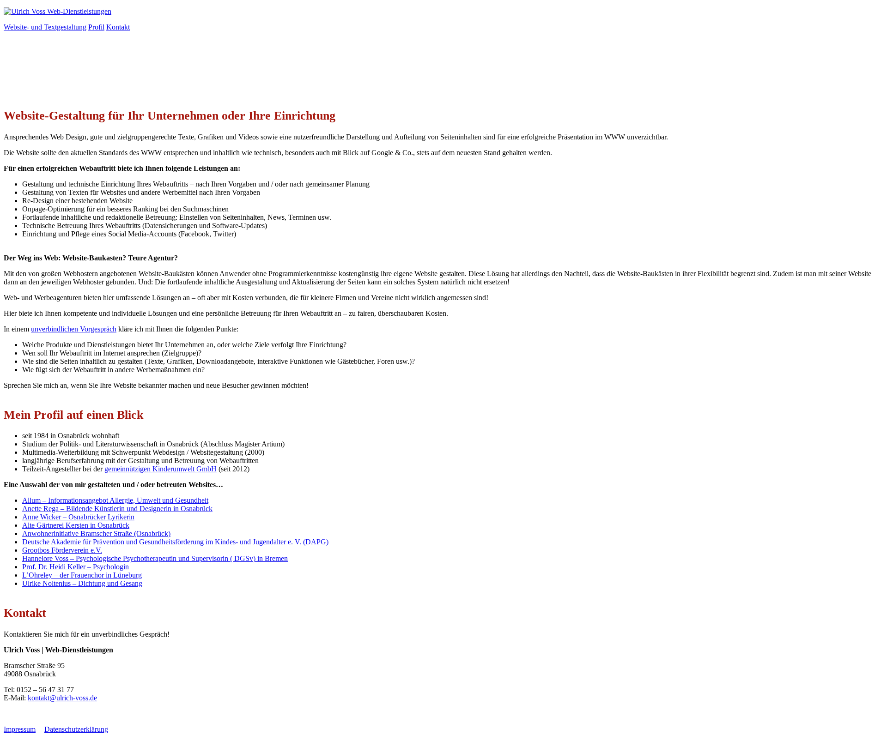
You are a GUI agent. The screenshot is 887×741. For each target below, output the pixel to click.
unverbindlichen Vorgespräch (73, 329)
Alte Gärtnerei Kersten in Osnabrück (75, 525)
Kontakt (118, 27)
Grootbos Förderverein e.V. (62, 550)
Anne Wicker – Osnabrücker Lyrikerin (78, 517)
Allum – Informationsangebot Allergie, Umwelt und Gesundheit (115, 500)
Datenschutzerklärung (76, 729)
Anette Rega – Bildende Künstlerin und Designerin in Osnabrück (117, 508)
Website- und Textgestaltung (45, 27)
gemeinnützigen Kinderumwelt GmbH (160, 469)
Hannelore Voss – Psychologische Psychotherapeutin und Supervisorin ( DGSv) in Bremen (155, 558)
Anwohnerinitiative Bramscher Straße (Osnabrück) (96, 533)
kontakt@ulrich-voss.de (62, 698)
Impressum (20, 729)
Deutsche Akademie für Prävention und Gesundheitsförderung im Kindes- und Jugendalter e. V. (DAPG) (175, 542)
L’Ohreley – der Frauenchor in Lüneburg (82, 575)
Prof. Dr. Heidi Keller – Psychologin (75, 567)
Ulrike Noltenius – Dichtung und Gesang (82, 583)
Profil (96, 27)
